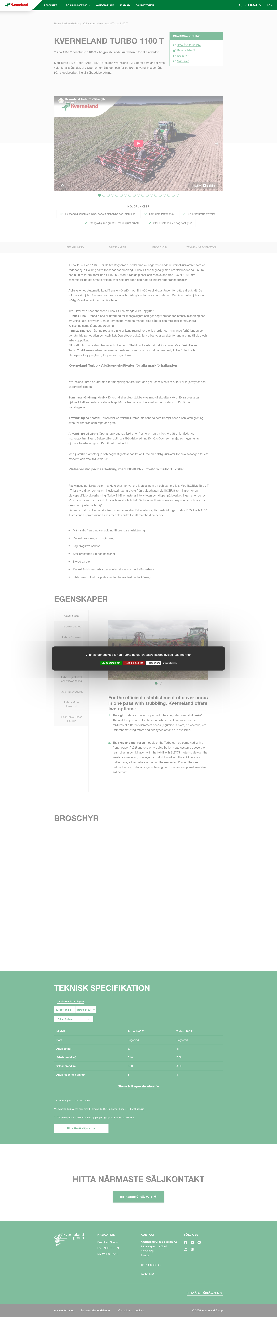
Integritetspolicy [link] (170, 663)
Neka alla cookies (134, 662)
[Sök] (238, 17)
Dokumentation (145, 5)
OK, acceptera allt (110, 662)
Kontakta (125, 5)
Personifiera (154, 662)
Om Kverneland (105, 5)
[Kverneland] (16, 5)
